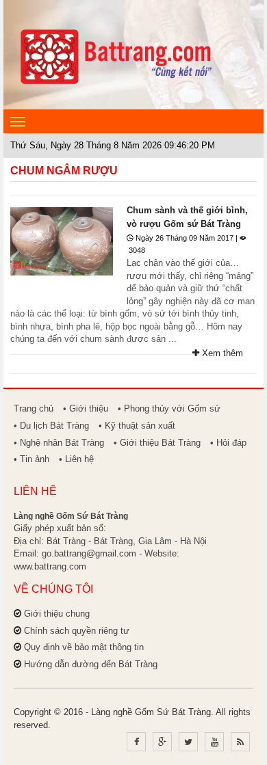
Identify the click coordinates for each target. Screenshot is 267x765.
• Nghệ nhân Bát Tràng (59, 443)
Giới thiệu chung (57, 613)
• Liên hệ (76, 459)
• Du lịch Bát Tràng (51, 425)
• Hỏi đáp (228, 443)
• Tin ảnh (31, 459)
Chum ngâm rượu (64, 170)
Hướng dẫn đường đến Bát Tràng (90, 664)
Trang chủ (33, 408)
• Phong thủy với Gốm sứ (169, 408)
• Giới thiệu (85, 408)
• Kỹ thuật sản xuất (137, 425)
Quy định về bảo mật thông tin (84, 647)
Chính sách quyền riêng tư (76, 631)
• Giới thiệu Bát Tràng (157, 443)
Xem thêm (221, 353)
